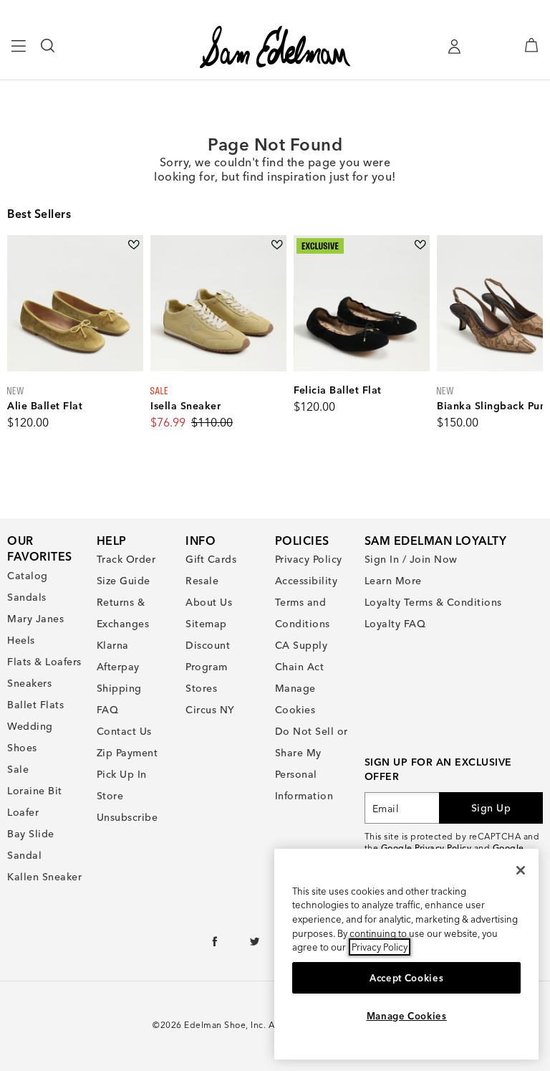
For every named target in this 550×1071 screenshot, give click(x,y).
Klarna (113, 645)
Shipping (119, 688)
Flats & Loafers (44, 661)
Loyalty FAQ (395, 623)
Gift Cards (210, 559)
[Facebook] (215, 944)
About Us (208, 602)
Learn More (393, 580)
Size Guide (123, 580)
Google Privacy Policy (426, 847)
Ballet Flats (35, 704)
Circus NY (210, 709)
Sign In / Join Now (411, 559)
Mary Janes (35, 618)
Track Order (126, 559)
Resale (201, 580)
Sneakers (29, 683)
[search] (48, 52)
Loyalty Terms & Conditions (433, 602)
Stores (201, 688)
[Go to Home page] (274, 47)
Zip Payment (127, 752)
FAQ (108, 709)
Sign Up (491, 807)
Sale (18, 769)
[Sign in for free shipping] (454, 46)
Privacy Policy (308, 559)
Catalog (27, 575)
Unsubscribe (127, 817)
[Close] (520, 870)
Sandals (27, 597)
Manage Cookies (407, 1016)
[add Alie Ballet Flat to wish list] (133, 244)
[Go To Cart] (531, 45)
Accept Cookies (406, 978)
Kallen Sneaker (44, 876)
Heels (21, 640)
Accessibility (306, 580)
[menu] (19, 52)
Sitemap (206, 623)
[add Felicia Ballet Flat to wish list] (420, 244)
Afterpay (118, 666)
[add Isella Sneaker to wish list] (276, 244)
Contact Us (124, 731)
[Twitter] (255, 944)
